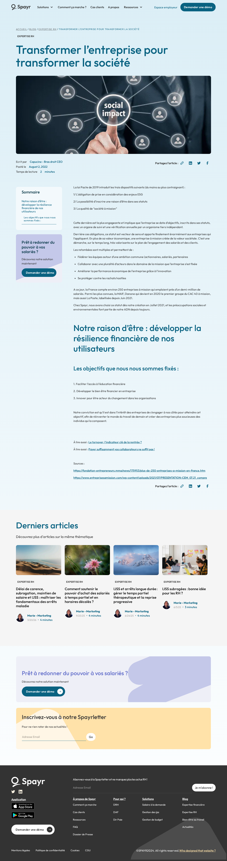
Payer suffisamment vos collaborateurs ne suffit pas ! (121, 449)
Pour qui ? (119, 799)
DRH (116, 804)
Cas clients (97, 7)
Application (18, 799)
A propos (113, 7)
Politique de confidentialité (50, 850)
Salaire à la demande (154, 804)
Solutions (148, 799)
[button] (45, 7)
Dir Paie (117, 819)
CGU (88, 850)
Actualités (187, 827)
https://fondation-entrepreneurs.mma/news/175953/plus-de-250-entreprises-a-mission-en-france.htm (139, 470)
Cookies (75, 850)
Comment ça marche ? (72, 7)
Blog (185, 799)
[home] (21, 7)
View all (117, 535)
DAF (115, 812)
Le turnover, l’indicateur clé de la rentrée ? (115, 442)
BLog (32, 29)
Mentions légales (20, 850)
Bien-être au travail (193, 819)
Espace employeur (166, 7)
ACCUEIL (21, 29)
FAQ (75, 827)
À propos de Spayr (84, 799)
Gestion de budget (152, 819)
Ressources (79, 819)
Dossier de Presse (83, 834)
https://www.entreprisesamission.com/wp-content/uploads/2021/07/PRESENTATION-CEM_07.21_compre (140, 477)
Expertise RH (47, 29)
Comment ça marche (84, 804)
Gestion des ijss (150, 812)
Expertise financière (193, 804)
